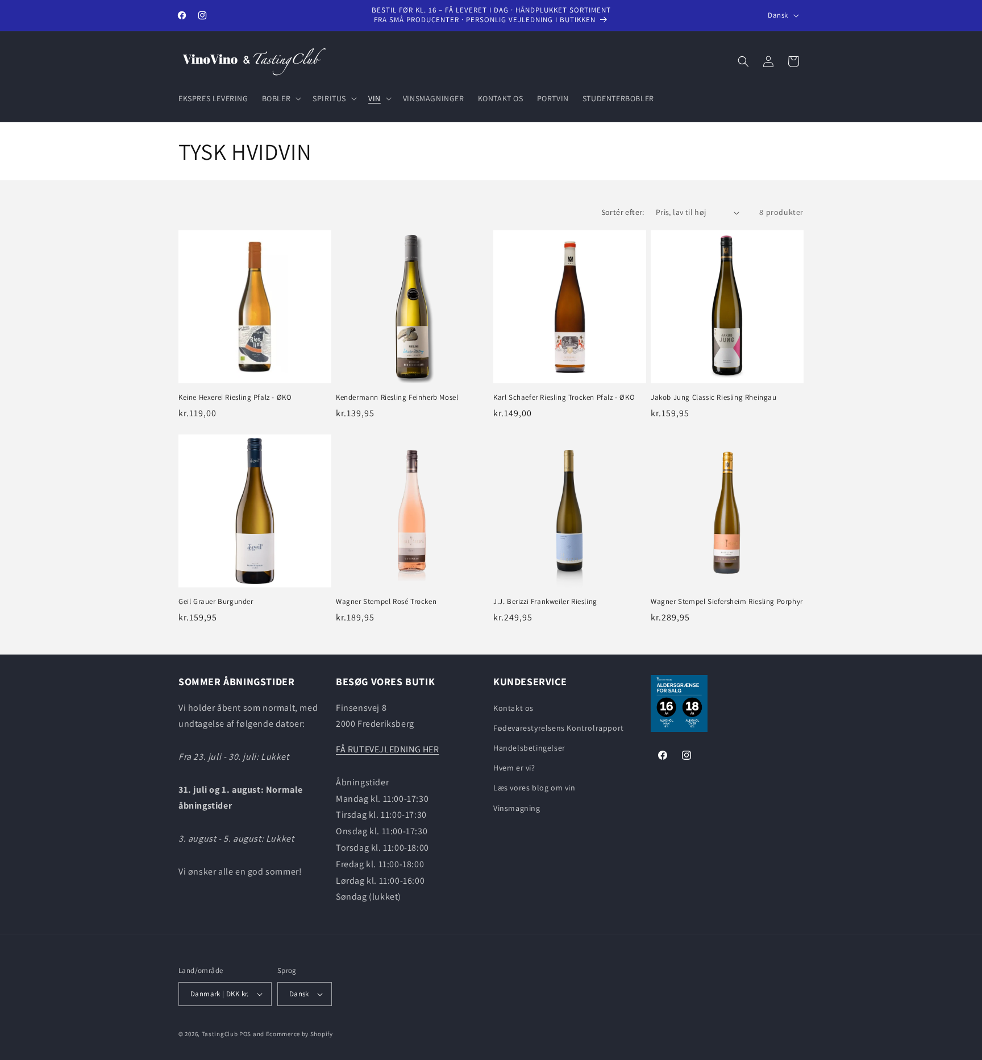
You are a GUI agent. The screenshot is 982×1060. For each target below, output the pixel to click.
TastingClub (220, 1034)
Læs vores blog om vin (534, 787)
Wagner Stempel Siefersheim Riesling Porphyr (727, 601)
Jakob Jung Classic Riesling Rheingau (714, 397)
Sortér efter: (622, 212)
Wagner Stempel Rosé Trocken (386, 601)
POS (245, 1034)
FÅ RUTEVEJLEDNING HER (387, 749)
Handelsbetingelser (529, 748)
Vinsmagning (516, 808)
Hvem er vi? (514, 768)
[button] (280, 98)
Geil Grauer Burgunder (215, 601)
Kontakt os (513, 708)
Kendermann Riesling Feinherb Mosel (397, 397)
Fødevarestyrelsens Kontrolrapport (558, 728)
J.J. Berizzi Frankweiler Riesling (545, 601)
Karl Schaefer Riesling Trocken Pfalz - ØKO (564, 397)
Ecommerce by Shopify (299, 1034)
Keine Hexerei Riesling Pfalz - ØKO (235, 397)
